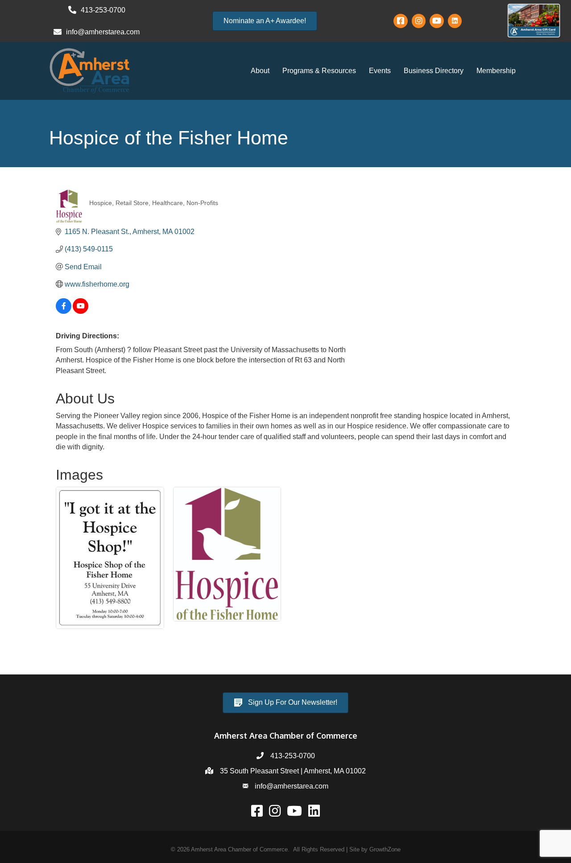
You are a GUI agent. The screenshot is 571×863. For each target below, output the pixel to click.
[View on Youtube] (80, 311)
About (260, 70)
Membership (496, 70)
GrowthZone (385, 849)
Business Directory (433, 70)
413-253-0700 (292, 756)
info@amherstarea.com (291, 786)
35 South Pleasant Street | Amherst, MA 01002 (293, 771)
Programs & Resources (319, 70)
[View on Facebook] (63, 311)
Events (380, 70)
